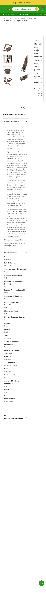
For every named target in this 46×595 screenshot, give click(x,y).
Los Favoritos (37, 14)
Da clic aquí (27, 2)
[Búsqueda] (36, 9)
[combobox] (25, 9)
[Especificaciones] (26, 252)
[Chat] (41, 583)
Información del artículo (14, 114)
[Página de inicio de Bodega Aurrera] (8, 9)
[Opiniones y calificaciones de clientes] (26, 416)
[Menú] (3, 9)
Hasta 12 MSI (25, 14)
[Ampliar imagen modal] (23, 107)
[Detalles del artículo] (26, 121)
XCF (35, 41)
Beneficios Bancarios (10, 14)
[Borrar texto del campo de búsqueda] (33, 9)
